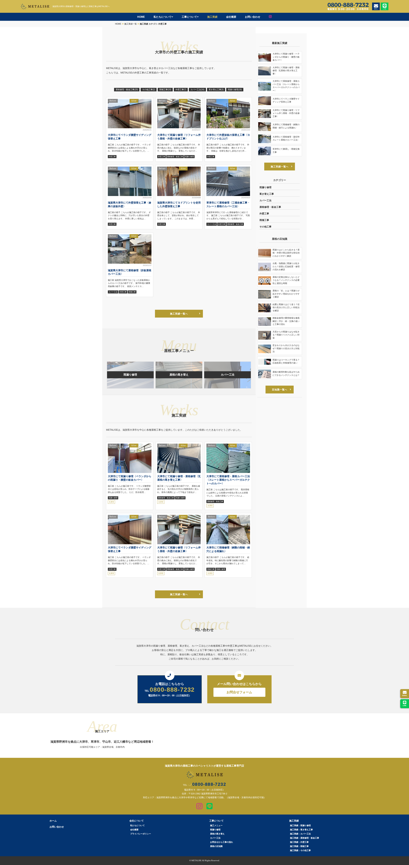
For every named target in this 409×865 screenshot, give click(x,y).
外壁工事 (180, 89)
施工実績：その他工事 (300, 850)
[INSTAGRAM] (270, 16)
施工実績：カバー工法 (300, 834)
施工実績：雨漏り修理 (300, 825)
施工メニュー (216, 825)
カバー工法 (197, 89)
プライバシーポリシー (140, 834)
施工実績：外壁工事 (299, 842)
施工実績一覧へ (179, 313)
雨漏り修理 (235, 89)
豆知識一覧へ (279, 389)
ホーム (53, 820)
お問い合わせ (252, 16)
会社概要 (231, 16)
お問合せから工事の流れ (221, 842)
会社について (136, 820)
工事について (189, 16)
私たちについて (162, 16)
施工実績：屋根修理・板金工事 (304, 838)
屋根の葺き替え (217, 834)
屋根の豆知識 (216, 846)
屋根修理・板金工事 (127, 89)
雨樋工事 (165, 89)
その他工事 (148, 89)
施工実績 (212, 16)
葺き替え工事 (216, 89)
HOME (141, 16)
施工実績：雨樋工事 (299, 846)
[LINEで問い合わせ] (209, 808)
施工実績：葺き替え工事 (301, 829)
